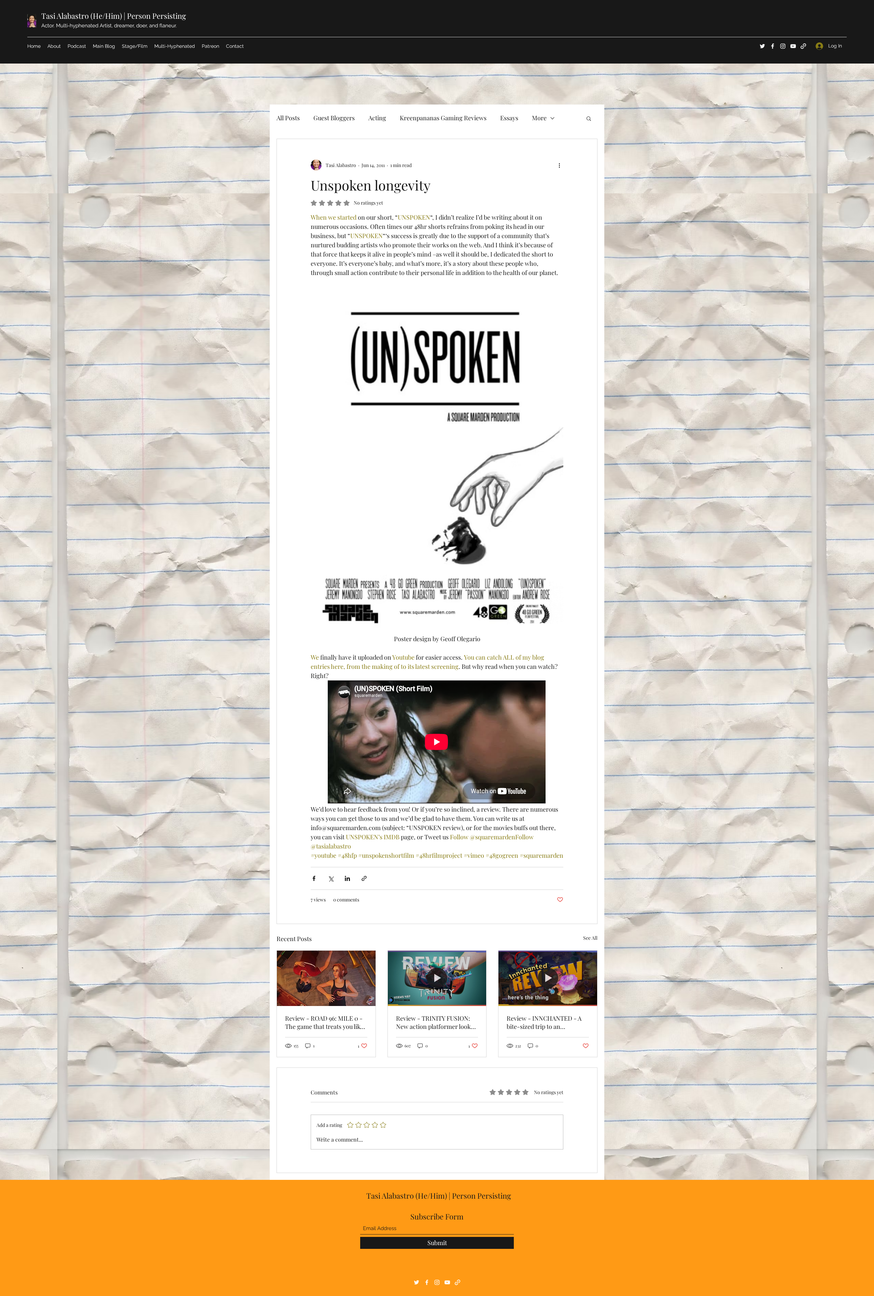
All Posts (288, 118)
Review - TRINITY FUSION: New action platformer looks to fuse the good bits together (436, 1022)
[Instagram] (782, 46)
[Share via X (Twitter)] (330, 878)
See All (590, 938)
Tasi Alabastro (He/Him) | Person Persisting (113, 16)
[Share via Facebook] (314, 878)
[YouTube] (793, 46)
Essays (509, 118)
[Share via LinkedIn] (347, 878)
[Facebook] (772, 46)
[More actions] (559, 165)
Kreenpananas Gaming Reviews (443, 118)
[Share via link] (364, 878)
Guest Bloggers (334, 118)
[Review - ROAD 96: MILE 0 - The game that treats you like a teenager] (326, 978)
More (539, 118)
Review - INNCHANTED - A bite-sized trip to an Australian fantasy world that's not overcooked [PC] (544, 1022)
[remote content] (437, 742)
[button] (589, 118)
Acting (377, 118)
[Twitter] (762, 46)
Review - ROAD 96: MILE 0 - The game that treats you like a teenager (324, 1022)
